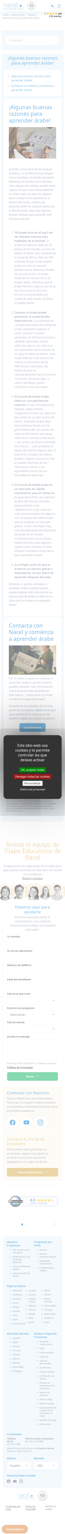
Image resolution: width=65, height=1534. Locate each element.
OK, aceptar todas (32, 770)
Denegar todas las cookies (32, 776)
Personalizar (32, 783)
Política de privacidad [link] (32, 789)
